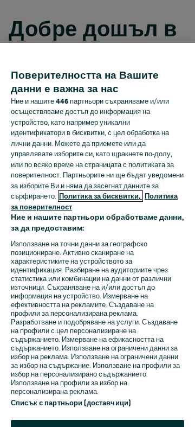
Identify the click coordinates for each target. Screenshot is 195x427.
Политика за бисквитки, (100, 196)
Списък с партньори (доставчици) (71, 402)
